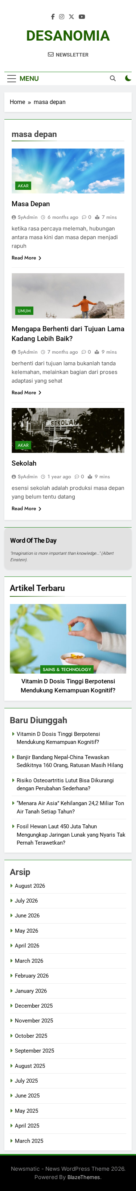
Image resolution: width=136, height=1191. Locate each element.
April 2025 (27, 1126)
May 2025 (26, 1111)
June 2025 (27, 1095)
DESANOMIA (68, 35)
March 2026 (29, 961)
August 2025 (30, 1066)
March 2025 (29, 1141)
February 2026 (32, 976)
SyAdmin (28, 217)
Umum (24, 311)
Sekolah (24, 463)
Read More (24, 257)
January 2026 (31, 991)
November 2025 (34, 1020)
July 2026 (26, 901)
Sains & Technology (67, 669)
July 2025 (26, 1081)
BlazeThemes (83, 1177)
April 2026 (27, 945)
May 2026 (26, 931)
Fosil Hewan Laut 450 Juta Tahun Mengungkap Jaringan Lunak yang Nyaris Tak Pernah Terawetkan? (71, 834)
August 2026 (30, 886)
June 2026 (27, 915)
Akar (23, 186)
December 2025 (34, 1006)
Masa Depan (31, 204)
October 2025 (31, 1036)
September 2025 (34, 1051)
